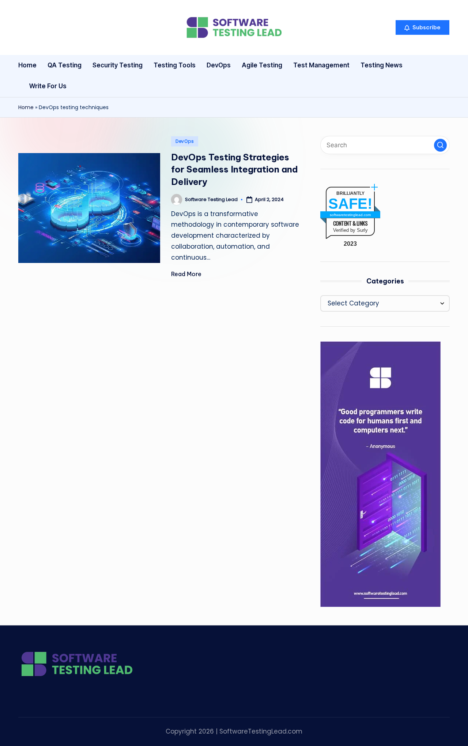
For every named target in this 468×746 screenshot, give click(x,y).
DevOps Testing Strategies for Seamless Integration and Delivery (234, 169)
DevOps (185, 141)
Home (26, 107)
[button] (422, 27)
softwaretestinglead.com (350, 215)
